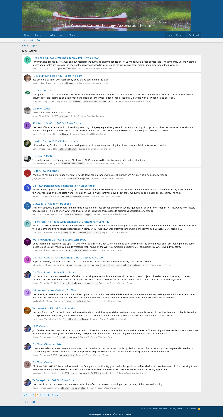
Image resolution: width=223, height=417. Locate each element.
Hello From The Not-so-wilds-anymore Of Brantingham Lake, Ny (70, 221)
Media (72, 34)
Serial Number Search (96, 134)
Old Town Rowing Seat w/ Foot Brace (54, 272)
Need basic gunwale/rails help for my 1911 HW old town (66, 58)
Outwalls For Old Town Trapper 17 (52, 203)
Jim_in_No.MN (38, 178)
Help (186, 408)
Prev (28, 395)
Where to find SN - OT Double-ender (53, 308)
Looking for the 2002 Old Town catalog (55, 141)
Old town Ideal (41, 108)
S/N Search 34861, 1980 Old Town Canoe (56, 123)
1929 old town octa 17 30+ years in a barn (57, 75)
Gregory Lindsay (39, 101)
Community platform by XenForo (112, 414)
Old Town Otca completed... (48, 344)
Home (27, 34)
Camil (34, 148)
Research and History (142, 101)
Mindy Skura (38, 265)
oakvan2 (36, 196)
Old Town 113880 (42, 156)
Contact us (146, 408)
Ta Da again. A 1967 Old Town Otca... (54, 380)
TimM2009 (37, 250)
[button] (46, 35)
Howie (35, 283)
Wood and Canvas (104, 68)
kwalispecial (37, 319)
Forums (39, 34)
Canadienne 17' (42, 90)
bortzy (35, 134)
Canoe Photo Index (101, 83)
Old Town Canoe (42, 362)
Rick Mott (36, 232)
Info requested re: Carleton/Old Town (55, 290)
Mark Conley (38, 83)
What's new (56, 34)
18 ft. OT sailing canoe (45, 171)
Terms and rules (160, 408)
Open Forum (165, 265)
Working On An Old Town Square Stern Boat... (59, 239)
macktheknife (38, 301)
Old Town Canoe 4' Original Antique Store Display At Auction (68, 257)
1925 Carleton (41, 326)
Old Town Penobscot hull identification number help (63, 185)
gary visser (37, 214)
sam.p (35, 116)
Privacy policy (175, 408)
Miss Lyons (37, 373)
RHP (34, 68)
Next (54, 395)
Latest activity (28, 40)
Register (40, 40)
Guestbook (124, 232)
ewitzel (35, 163)
